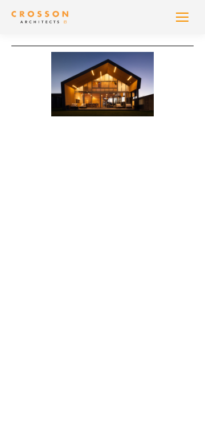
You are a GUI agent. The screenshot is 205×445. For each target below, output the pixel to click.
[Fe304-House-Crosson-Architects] (102, 84)
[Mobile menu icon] (182, 17)
